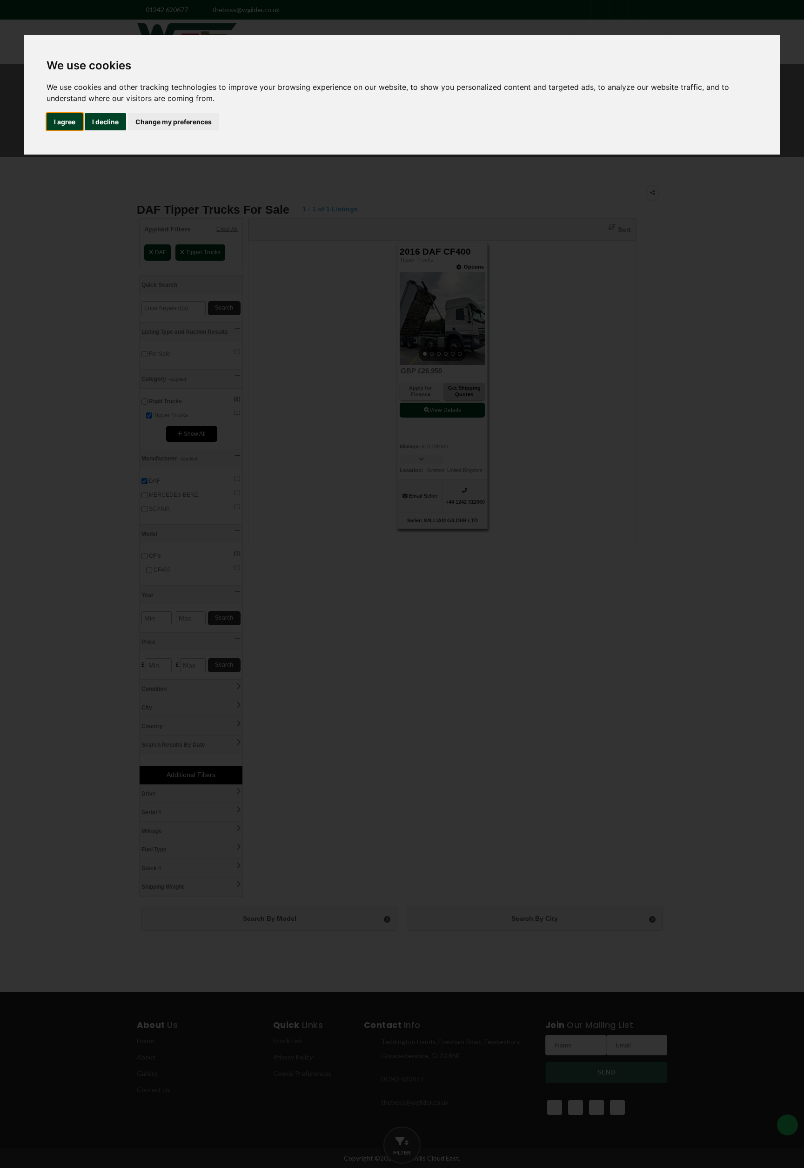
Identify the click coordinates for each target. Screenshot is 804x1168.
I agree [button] (64, 122)
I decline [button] (105, 122)
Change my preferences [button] (173, 122)
